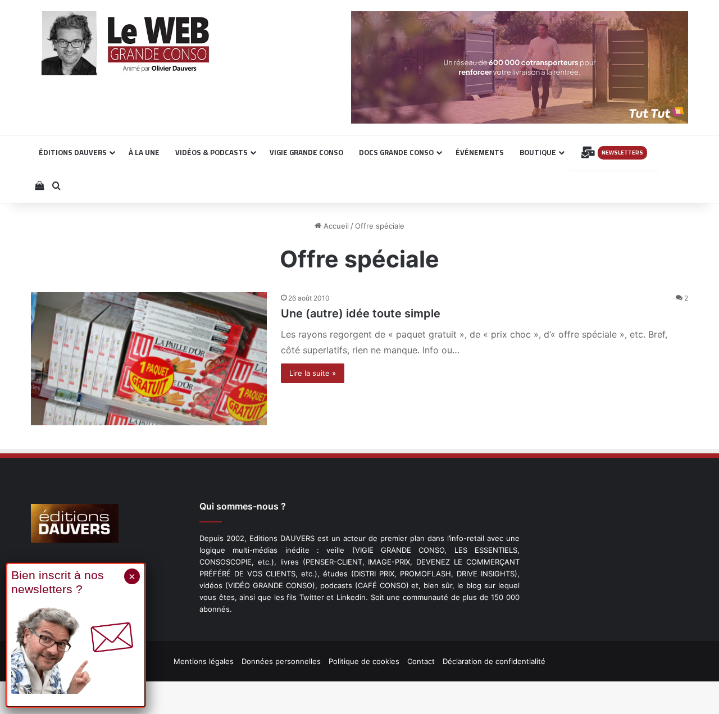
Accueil (335, 225)
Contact (421, 661)
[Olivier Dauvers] (126, 43)
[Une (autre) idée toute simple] (149, 358)
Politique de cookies (364, 661)
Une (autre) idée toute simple (360, 313)
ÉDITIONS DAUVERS (73, 152)
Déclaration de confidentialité (494, 661)
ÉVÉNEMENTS (480, 152)
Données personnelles (281, 661)
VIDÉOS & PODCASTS (211, 152)
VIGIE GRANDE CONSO (306, 152)
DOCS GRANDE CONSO (396, 152)
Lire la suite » (312, 373)
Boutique (538, 152)
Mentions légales (204, 661)
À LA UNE (144, 152)
